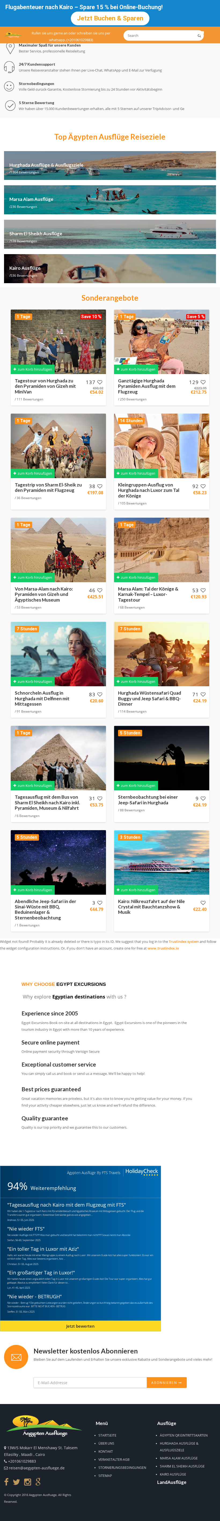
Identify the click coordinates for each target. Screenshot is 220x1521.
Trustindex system (184, 941)
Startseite (107, 1435)
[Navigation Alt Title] (13, 35)
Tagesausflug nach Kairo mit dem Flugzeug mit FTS (66, 1205)
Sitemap (105, 1475)
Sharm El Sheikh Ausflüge (182, 1466)
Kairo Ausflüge (173, 1474)
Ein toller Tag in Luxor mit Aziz (43, 1249)
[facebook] (6, 1481)
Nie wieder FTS (26, 1228)
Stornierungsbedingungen (122, 1467)
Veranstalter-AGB (114, 1459)
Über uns (106, 1443)
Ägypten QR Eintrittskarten (184, 1435)
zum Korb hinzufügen (34, 369)
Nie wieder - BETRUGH (34, 1296)
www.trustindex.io (163, 948)
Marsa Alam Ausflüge (179, 1458)
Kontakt (105, 1451)
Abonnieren (164, 1382)
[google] (38, 1481)
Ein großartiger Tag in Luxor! (41, 1272)
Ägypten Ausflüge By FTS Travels (93, 1173)
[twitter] (16, 1481)
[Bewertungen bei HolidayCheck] (141, 1172)
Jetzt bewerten (80, 1326)
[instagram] (27, 1481)
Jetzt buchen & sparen (110, 18)
